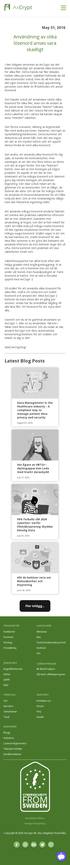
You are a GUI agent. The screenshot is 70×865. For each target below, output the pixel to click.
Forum (40, 706)
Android (41, 648)
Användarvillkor (35, 818)
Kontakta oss (44, 700)
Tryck (6, 717)
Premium (8, 637)
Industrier (9, 738)
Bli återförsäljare (46, 669)
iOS (38, 653)
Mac (39, 637)
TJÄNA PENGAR (46, 663)
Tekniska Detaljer (13, 748)
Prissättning (10, 648)
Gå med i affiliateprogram (51, 674)
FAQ (39, 711)
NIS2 (6, 685)
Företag (8, 642)
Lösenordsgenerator (15, 743)
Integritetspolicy (35, 823)
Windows (42, 631)
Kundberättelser (12, 754)
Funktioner (9, 631)
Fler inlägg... (35, 606)
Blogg (7, 732)
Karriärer (8, 706)
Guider (40, 717)
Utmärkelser (10, 711)
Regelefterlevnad (13, 669)
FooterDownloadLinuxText (51, 642)
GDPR (7, 679)
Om (6, 700)
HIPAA (7, 674)
